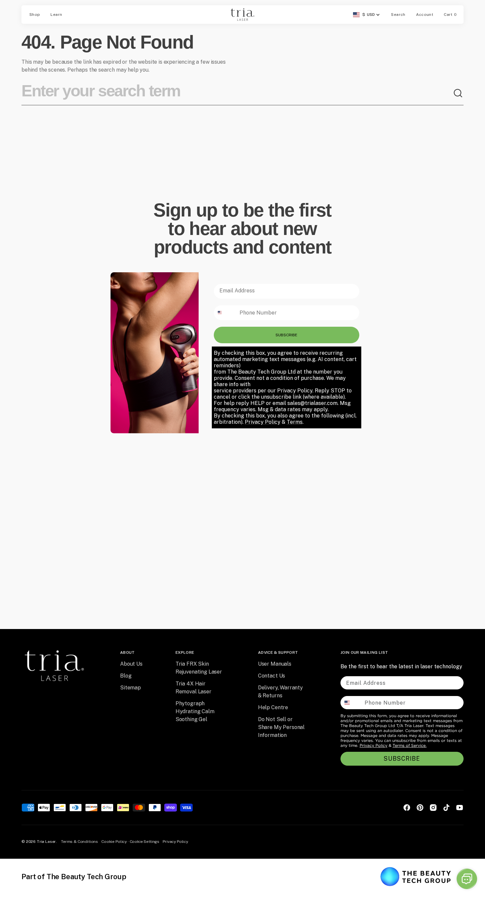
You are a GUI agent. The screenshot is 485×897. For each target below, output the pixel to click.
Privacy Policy (373, 745)
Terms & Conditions (79, 841)
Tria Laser (46, 841)
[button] (398, 14)
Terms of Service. (410, 745)
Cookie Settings (145, 841)
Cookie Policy (114, 841)
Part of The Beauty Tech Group (73, 876)
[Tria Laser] (242, 14)
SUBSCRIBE (286, 335)
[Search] (458, 93)
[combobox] (237, 93)
